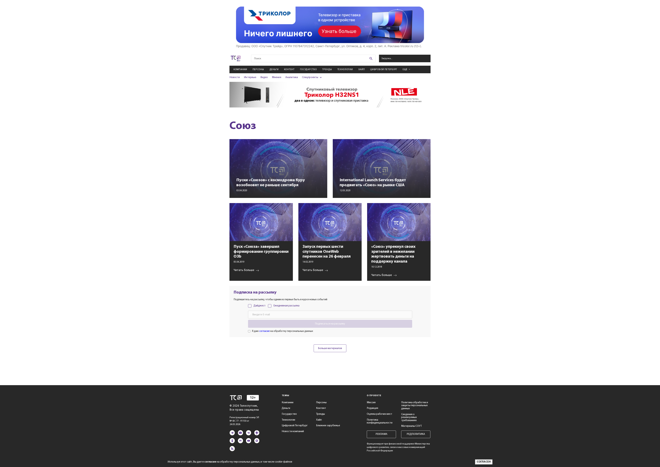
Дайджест (260, 305)
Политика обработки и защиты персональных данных (414, 405)
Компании (240, 69)
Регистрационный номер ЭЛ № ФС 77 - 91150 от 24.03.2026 (244, 421)
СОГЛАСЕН (484, 461)
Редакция (372, 408)
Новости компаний (293, 431)
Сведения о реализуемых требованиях (409, 417)
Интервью (250, 77)
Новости (234, 77)
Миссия (371, 402)
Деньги (274, 69)
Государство (308, 69)
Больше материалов (330, 348)
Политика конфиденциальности (379, 421)
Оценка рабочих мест (379, 414)
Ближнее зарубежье (328, 425)
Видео (264, 77)
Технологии (345, 69)
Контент (289, 69)
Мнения (276, 77)
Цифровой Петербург (383, 69)
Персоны (258, 69)
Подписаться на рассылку (330, 323)
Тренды (327, 69)
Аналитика (291, 77)
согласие (264, 331)
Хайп (361, 69)
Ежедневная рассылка (286, 305)
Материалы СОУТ (411, 426)
